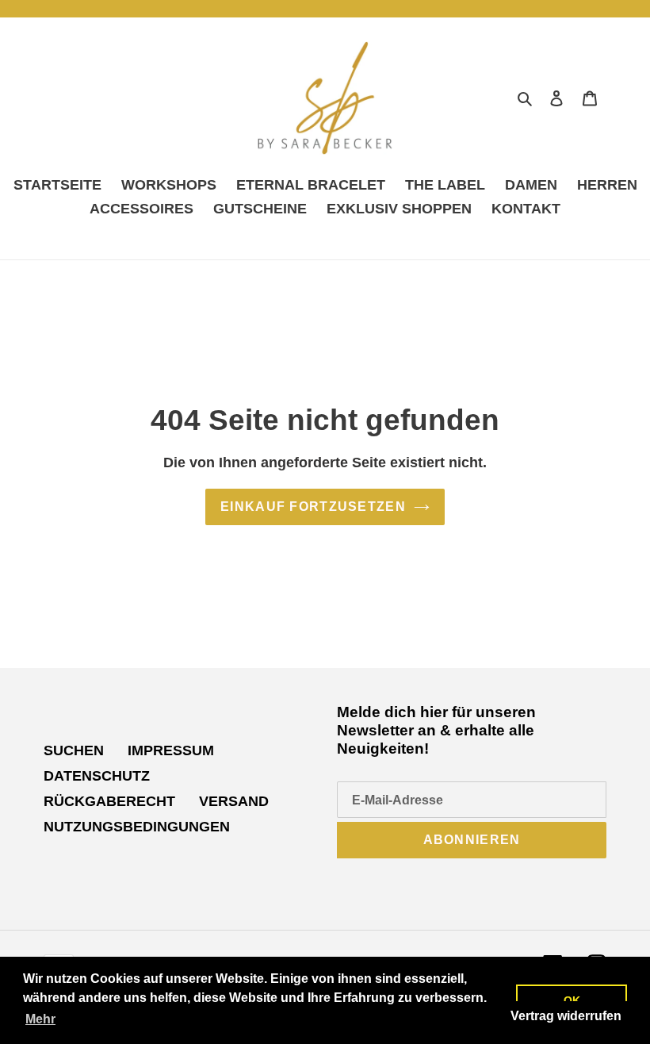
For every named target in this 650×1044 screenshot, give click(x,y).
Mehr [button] (40, 1019)
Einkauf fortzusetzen (313, 506)
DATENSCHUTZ (97, 776)
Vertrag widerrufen (565, 1016)
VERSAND (234, 801)
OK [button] (572, 1000)
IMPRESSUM (171, 750)
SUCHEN (74, 750)
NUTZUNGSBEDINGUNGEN (137, 827)
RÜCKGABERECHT (109, 801)
